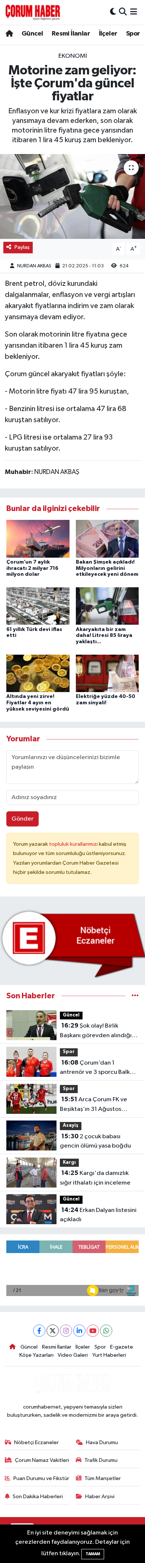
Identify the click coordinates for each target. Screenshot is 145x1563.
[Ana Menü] (133, 12)
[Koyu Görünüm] (113, 12)
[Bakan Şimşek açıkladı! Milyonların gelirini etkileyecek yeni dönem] (107, 538)
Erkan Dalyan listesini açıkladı (98, 1215)
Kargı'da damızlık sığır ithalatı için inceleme (95, 1178)
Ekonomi (72, 56)
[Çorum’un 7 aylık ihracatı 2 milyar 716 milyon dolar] (38, 538)
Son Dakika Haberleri (38, 1496)
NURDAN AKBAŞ (34, 266)
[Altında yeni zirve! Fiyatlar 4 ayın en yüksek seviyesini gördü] (38, 673)
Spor (133, 33)
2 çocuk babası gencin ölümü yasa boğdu (95, 1141)
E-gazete (121, 1347)
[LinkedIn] (79, 1331)
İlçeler (108, 33)
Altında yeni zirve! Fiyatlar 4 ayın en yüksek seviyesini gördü (37, 703)
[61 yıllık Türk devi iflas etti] (38, 606)
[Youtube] (93, 1331)
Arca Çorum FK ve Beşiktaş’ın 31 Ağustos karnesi (93, 1105)
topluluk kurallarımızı (74, 844)
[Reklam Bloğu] (72, 944)
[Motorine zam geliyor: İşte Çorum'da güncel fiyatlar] (72, 196)
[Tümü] (135, 996)
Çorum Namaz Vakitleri (42, 1460)
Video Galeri (73, 1355)
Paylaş (22, 247)
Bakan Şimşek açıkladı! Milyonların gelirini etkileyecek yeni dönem (107, 568)
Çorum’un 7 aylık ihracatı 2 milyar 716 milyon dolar (32, 568)
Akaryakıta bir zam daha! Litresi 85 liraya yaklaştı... (104, 636)
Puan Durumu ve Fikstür (41, 1478)
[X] (52, 1331)
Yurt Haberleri (109, 1355)
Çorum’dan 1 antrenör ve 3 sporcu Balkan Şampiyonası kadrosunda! (98, 1068)
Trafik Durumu (100, 1460)
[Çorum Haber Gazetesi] (33, 12)
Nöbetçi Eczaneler (36, 1442)
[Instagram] (66, 1331)
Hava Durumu (102, 1442)
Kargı (69, 1162)
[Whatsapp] (106, 1331)
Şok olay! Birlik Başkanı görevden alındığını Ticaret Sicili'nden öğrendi (98, 1031)
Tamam (93, 1554)
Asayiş (70, 1125)
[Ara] (123, 12)
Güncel (32, 33)
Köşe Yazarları (36, 1355)
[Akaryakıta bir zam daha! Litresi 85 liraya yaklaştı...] (107, 606)
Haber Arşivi (100, 1496)
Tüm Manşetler (102, 1478)
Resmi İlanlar (71, 33)
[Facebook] (39, 1331)
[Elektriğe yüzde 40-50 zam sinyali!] (107, 673)
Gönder (22, 819)
